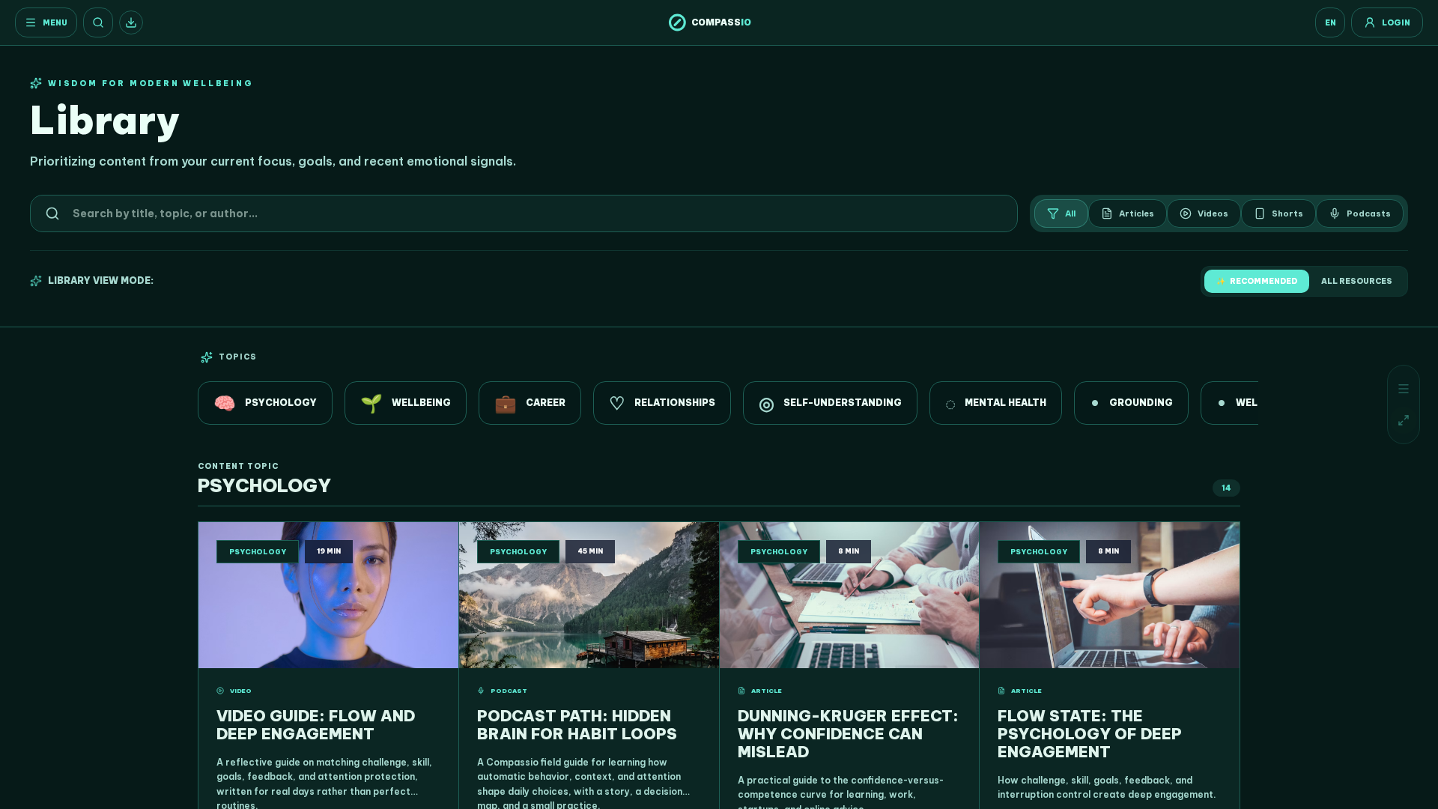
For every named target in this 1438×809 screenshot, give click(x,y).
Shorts (1287, 213)
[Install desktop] (131, 22)
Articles (1136, 213)
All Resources (1356, 281)
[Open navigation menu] (1403, 388)
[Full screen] (1403, 420)
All (1070, 213)
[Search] (98, 22)
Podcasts (1369, 213)
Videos (1213, 213)
